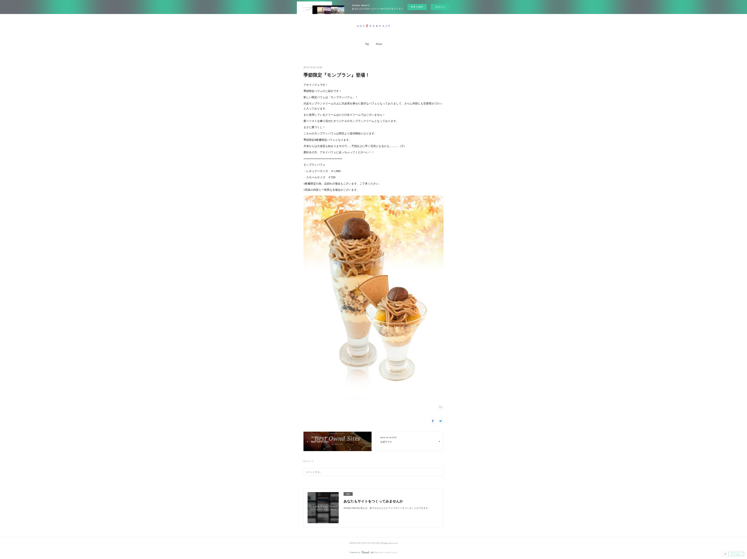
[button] (367, 44)
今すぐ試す (417, 7)
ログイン (440, 7)
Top (367, 43)
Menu (379, 43)
